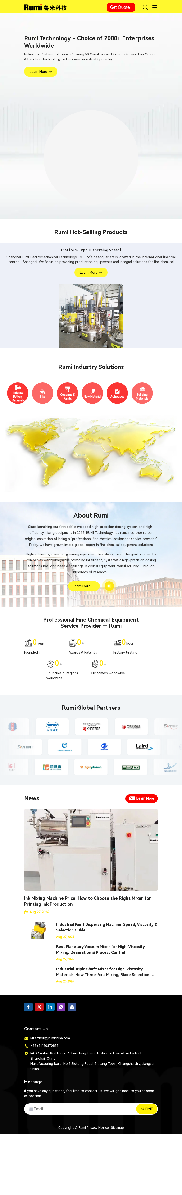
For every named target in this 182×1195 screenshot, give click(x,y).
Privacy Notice (98, 1129)
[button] (78, 210)
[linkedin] (50, 1008)
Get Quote (120, 7)
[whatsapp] (61, 1008)
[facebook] (28, 1008)
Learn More (38, 71)
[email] (72, 1008)
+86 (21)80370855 (44, 1048)
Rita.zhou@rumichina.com (50, 1040)
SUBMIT (147, 1111)
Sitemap (117, 1129)
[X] (39, 1008)
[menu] (154, 7)
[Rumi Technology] (46, 6)
